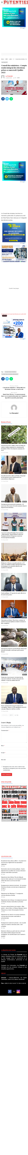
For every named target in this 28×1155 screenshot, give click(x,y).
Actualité (4, 62)
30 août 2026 (5, 452)
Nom (3, 745)
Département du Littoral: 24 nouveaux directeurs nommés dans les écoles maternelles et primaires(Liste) (13, 916)
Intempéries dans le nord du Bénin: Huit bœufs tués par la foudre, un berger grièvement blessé (14, 650)
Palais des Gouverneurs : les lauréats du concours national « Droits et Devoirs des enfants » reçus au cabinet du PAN (12, 679)
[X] (14, 991)
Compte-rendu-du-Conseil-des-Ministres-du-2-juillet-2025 (13, 314)
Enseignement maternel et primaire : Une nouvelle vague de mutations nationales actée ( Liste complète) (13, 924)
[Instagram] (18, 991)
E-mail (3, 752)
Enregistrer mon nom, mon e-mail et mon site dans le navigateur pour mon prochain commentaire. (14, 768)
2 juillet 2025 (9, 78)
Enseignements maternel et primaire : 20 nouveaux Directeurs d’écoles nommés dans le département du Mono (14, 506)
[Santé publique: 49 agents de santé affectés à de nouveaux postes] (14, 582)
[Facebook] (10, 991)
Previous (5, 715)
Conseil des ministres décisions (10, 374)
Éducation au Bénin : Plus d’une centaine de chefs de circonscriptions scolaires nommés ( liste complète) (13, 621)
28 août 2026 (5, 711)
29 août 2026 (5, 539)
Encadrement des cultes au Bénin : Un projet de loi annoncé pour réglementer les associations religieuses (13, 477)
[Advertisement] (14, 40)
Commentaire (5, 730)
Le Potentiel (9, 76)
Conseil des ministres (10, 371)
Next (11, 715)
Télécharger (4, 315)
